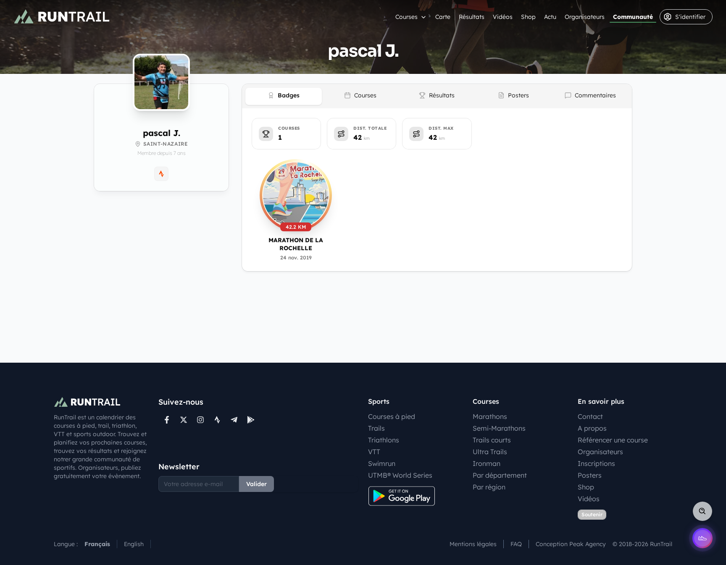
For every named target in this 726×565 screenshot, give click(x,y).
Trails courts (492, 440)
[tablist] (437, 96)
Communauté (633, 17)
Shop (528, 17)
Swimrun (381, 463)
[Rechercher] (702, 511)
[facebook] (166, 419)
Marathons (490, 416)
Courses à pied (391, 416)
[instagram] (200, 419)
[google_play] (250, 419)
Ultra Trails (490, 451)
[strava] (217, 419)
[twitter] (183, 419)
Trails (376, 428)
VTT (374, 451)
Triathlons (383, 440)
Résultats (471, 17)
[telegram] (234, 419)
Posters (590, 475)
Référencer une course (613, 440)
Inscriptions (596, 463)
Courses (406, 17)
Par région (489, 487)
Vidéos (503, 17)
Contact (590, 416)
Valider (256, 484)
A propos (592, 428)
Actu (550, 17)
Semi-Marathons (499, 428)
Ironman (486, 463)
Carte (442, 17)
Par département (500, 475)
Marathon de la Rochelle (295, 244)
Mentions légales (473, 544)
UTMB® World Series (400, 475)
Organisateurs (585, 17)
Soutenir (591, 514)
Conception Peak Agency (571, 544)
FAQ (516, 544)
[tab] (283, 96)
